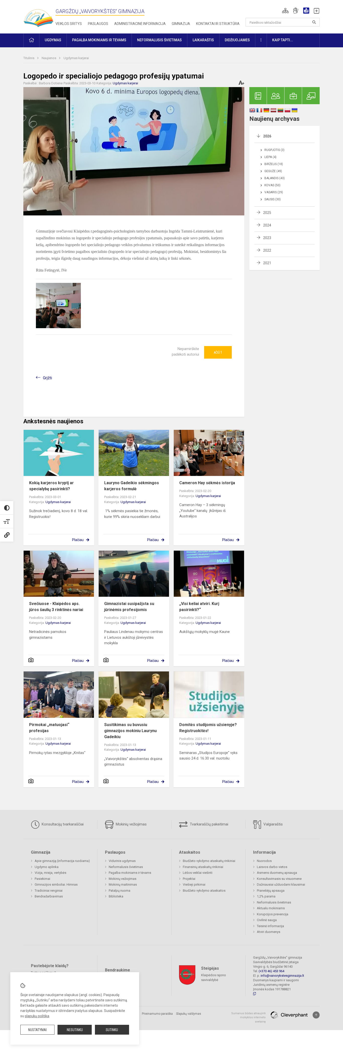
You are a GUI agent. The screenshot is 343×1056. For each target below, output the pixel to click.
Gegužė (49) (273, 171)
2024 (267, 225)
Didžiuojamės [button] (237, 40)
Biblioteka (116, 896)
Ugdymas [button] (53, 40)
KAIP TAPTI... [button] (282, 40)
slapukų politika (37, 1016)
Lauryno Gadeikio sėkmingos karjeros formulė (131, 485)
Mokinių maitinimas (123, 884)
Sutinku (112, 1030)
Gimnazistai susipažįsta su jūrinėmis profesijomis (129, 606)
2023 (267, 238)
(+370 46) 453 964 (271, 971)
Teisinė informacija (270, 926)
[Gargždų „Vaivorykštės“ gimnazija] (38, 15)
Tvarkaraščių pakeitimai (208, 824)
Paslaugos (98, 24)
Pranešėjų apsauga (270, 890)
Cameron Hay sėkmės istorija (207, 482)
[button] (285, 11)
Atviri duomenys (268, 932)
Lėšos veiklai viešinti (197, 873)
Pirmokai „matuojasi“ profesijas (49, 727)
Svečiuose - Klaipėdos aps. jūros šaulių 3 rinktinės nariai (56, 606)
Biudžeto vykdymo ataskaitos (204, 890)
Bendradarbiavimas (49, 896)
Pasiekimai (42, 879)
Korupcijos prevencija (272, 914)
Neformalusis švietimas (126, 867)
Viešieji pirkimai (194, 884)
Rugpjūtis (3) (274, 150)
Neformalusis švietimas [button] (159, 40)
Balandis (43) (274, 178)
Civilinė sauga (267, 920)
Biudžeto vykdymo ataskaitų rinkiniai (209, 861)
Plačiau (78, 540)
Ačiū (218, 352)
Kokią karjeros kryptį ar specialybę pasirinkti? (51, 485)
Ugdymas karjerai (76, 58)
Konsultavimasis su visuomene (279, 879)
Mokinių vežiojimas (131, 824)
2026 (267, 136)
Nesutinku (75, 1030)
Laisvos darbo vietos (272, 867)
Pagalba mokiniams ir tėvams (130, 873)
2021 (267, 263)
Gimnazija (181, 24)
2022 (267, 250)
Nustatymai (37, 1030)
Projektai (189, 879)
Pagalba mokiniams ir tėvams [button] (99, 40)
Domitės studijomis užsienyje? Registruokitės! (208, 727)
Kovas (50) (272, 185)
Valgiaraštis (272, 824)
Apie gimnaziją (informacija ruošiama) (62, 861)
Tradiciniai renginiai (49, 890)
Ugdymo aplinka (47, 867)
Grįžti (47, 377)
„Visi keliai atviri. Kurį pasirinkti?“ (199, 606)
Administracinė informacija (140, 24)
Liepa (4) (270, 157)
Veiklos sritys (68, 24)
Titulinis (29, 58)
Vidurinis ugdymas (122, 861)
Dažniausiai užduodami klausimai (281, 884)
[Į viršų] (316, 1015)
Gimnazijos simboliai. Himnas (56, 884)
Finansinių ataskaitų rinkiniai (203, 867)
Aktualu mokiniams (271, 908)
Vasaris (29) (273, 192)
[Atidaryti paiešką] (314, 22)
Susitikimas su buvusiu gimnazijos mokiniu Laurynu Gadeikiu (130, 730)
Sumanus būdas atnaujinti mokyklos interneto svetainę (248, 1017)
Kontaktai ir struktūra (218, 24)
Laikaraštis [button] (203, 40)
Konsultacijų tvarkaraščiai (62, 824)
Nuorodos (264, 861)
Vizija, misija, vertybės (50, 873)
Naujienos (49, 58)
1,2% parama (266, 896)
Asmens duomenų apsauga (277, 873)
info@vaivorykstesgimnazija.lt (282, 975)
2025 (267, 213)
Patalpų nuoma (119, 890)
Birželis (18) (273, 164)
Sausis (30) (272, 199)
